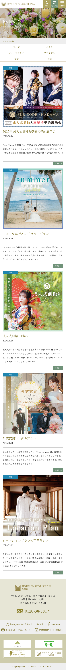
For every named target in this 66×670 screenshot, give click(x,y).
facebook (55, 624)
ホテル (49, 47)
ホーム (5, 41)
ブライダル (49, 52)
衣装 (49, 58)
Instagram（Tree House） (52, 630)
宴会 (16, 58)
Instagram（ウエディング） (19, 630)
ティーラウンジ (16, 52)
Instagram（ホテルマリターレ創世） (28, 624)
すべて (16, 47)
